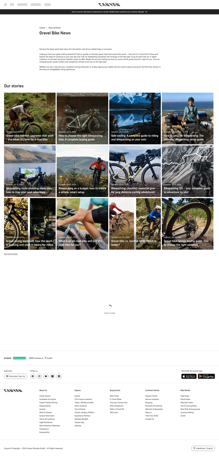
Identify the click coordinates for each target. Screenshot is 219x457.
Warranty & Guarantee (154, 409)
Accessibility (44, 432)
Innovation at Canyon (47, 399)
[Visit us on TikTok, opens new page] (59, 376)
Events (77, 396)
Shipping (148, 402)
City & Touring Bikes (189, 406)
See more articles (11, 254)
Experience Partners (82, 415)
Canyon (42, 27)
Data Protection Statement (49, 425)
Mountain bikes (187, 402)
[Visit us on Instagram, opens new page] (39, 376)
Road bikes (185, 396)
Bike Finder (114, 396)
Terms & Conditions (47, 419)
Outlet (183, 415)
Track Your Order (151, 415)
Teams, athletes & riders (84, 402)
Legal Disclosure (45, 422)
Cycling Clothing (187, 412)
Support (47, 4)
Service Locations (152, 399)
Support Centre (151, 396)
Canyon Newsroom (46, 415)
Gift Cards (114, 412)
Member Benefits (81, 419)
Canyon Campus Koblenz (84, 412)
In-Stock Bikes (115, 399)
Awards (42, 409)
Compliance (44, 429)
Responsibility (45, 406)
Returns (148, 412)
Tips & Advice (80, 409)
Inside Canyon (45, 396)
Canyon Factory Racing (48, 402)
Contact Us (149, 419)
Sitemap (78, 425)
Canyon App (79, 422)
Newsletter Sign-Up (17, 376)
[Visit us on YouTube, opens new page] (45, 376)
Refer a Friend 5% (117, 409)
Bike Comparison (116, 406)
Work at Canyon (45, 412)
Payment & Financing (153, 406)
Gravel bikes (185, 399)
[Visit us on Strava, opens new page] (52, 376)
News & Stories (55, 27)
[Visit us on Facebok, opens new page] (32, 376)
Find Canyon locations (83, 399)
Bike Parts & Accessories (190, 409)
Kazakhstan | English (204, 448)
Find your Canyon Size (118, 402)
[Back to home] (109, 4)
